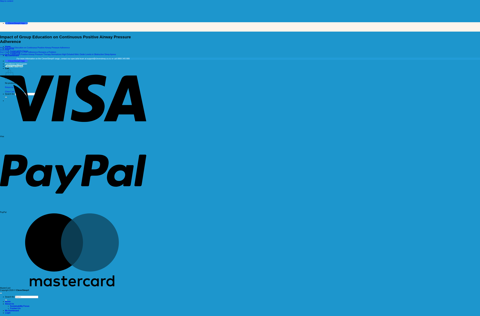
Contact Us (15, 308)
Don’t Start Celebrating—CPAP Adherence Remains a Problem (28, 52)
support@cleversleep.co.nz (99, 59)
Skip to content (6, 1)
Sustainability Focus (19, 306)
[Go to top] (1, 293)
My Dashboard (12, 311)
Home (8, 302)
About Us (9, 304)
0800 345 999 (123, 59)
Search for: (10, 297)
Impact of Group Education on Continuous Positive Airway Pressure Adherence (35, 48)
